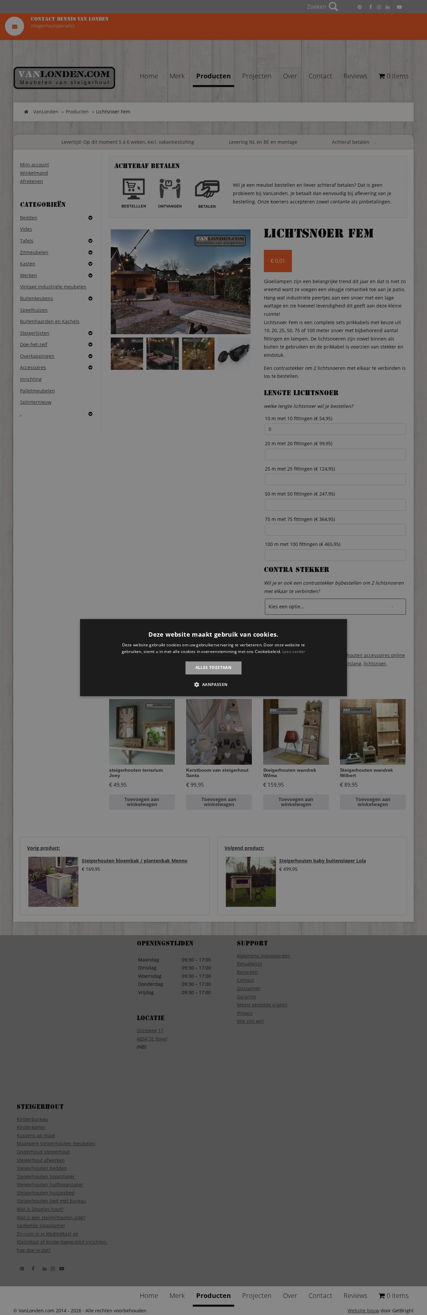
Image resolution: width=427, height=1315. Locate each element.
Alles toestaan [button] (213, 668)
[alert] (213, 657)
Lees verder (293, 651)
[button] (213, 684)
